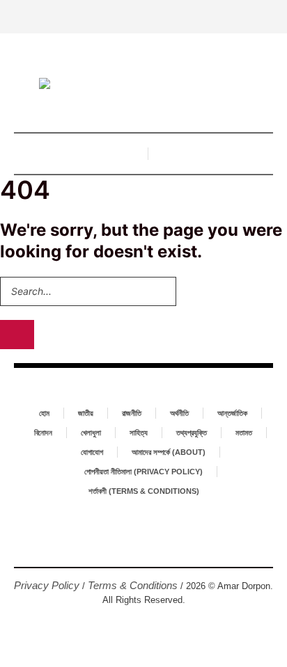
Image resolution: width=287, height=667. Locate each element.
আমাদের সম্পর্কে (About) (168, 452)
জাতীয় (85, 413)
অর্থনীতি (179, 413)
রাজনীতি (131, 413)
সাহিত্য (139, 432)
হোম (44, 413)
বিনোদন (43, 432)
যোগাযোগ (92, 452)
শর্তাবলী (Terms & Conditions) (143, 491)
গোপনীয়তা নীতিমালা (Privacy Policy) (143, 471)
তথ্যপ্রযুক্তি (191, 432)
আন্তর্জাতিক (232, 413)
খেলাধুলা (91, 432)
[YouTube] (166, 544)
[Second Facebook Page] (143, 544)
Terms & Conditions (133, 585)
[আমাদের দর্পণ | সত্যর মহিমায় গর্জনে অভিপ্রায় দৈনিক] (143, 85)
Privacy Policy (46, 585)
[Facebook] (121, 544)
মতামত (243, 432)
